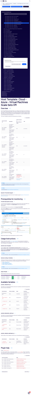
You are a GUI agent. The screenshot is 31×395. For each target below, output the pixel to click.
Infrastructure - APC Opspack (8, 73)
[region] (15, 63)
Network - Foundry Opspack (8, 85)
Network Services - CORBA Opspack (9, 90)
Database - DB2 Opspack (7, 57)
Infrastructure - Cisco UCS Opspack (9, 72)
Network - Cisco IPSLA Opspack (8, 82)
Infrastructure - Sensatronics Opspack (9, 76)
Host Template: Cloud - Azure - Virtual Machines (11, 20)
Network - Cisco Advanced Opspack (9, 81)
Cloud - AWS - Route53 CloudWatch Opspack (10, 48)
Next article (27, 371)
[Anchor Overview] (10, 108)
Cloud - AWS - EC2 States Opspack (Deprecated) (10, 39)
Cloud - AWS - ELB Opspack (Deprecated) (9, 43)
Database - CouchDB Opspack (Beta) (9, 56)
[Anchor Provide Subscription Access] (14, 201)
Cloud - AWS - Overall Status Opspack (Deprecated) (11, 44)
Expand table (28, 117)
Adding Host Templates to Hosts (24, 254)
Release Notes (4, 93)
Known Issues (4, 95)
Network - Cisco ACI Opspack (8, 78)
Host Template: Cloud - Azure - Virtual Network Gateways (13, 24)
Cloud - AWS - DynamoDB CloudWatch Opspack (10, 36)
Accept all (24, 64)
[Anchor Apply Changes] (8, 271)
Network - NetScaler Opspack (8, 89)
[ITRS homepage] (3, 1)
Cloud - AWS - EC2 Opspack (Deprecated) (9, 40)
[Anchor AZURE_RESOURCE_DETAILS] (15, 313)
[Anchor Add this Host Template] (12, 245)
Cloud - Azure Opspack (14, 241)
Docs (3, 3)
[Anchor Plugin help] (11, 348)
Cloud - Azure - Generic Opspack (8, 51)
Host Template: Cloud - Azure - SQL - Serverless (11, 16)
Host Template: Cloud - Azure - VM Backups (11, 25)
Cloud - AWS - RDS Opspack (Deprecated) (9, 47)
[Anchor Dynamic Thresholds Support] (14, 192)
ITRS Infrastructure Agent (5, 91)
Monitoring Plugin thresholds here (12, 189)
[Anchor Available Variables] (17, 282)
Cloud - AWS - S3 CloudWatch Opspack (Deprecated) (11, 49)
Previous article (5, 371)
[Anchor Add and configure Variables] (14, 257)
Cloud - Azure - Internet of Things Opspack (10, 52)
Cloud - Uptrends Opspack (7, 32)
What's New (3, 92)
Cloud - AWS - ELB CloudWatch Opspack (9, 41)
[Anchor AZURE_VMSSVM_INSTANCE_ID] (16, 333)
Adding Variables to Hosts (23, 268)
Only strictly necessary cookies (16, 64)
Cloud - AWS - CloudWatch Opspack (9, 35)
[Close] (26, 59)
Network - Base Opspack (7, 80)
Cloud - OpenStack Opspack (8, 31)
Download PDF (25, 6)
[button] (29, 393)
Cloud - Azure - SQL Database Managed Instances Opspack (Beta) (13, 28)
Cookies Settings (7, 66)
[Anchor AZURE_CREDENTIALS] (12, 284)
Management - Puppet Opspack (8, 77)
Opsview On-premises (9, 3)
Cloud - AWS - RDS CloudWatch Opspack (9, 45)
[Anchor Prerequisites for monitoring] (24, 199)
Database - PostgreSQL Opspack (8, 69)
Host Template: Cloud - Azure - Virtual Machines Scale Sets (13, 21)
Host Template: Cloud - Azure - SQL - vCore (11, 17)
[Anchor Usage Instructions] (17, 239)
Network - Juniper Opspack (8, 86)
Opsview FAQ (4, 94)
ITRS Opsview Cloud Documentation (16, 6)
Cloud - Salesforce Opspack (8, 53)
